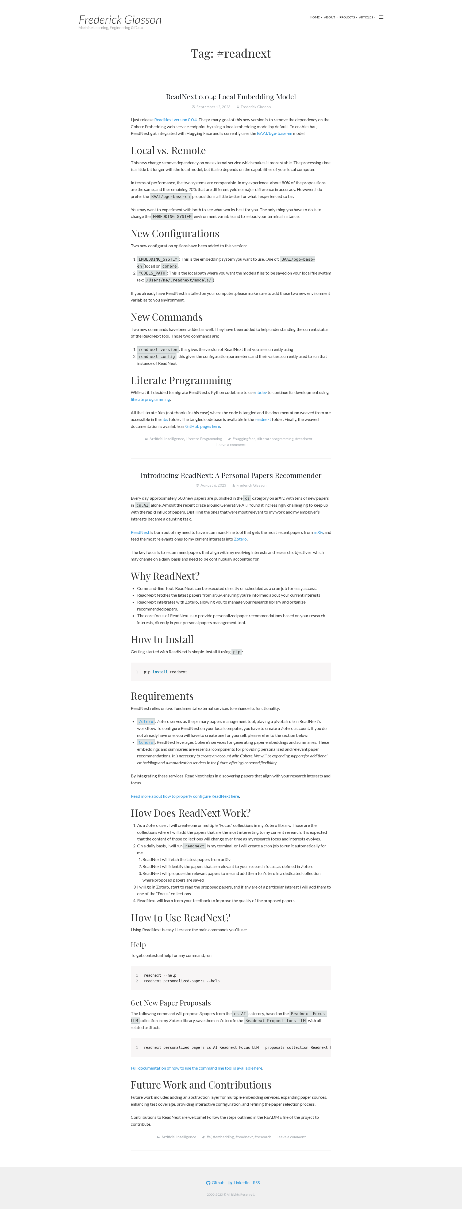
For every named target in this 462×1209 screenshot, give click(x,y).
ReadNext (140, 532)
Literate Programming (204, 438)
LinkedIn (241, 1182)
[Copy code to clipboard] (324, 675)
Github (218, 1182)
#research (263, 1136)
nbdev (261, 392)
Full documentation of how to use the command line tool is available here (196, 1067)
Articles (366, 17)
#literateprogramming (275, 438)
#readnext (304, 438)
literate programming (150, 399)
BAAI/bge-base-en (274, 133)
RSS (256, 1182)
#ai (209, 1136)
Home (315, 17)
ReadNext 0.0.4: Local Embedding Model (231, 96)
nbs (164, 419)
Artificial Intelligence (166, 438)
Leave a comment (231, 444)
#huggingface (244, 438)
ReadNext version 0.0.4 (175, 119)
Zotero (240, 538)
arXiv (318, 532)
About (329, 17)
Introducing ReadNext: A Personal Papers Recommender (231, 475)
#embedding (223, 1136)
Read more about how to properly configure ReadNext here (185, 796)
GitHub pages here (202, 426)
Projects (347, 17)
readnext (263, 419)
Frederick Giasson (120, 19)
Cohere (146, 742)
